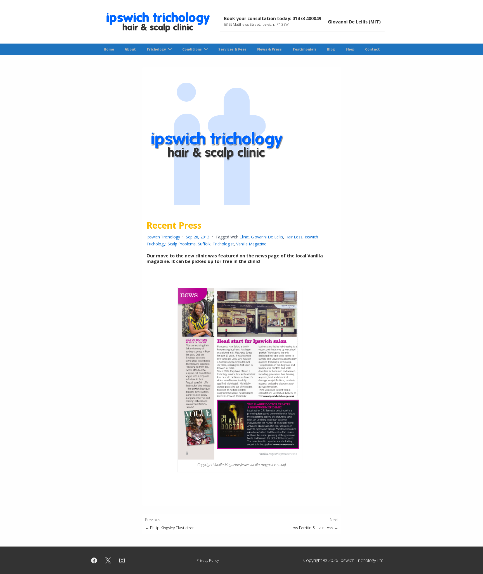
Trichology (156, 49)
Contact (372, 49)
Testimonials (304, 49)
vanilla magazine (251, 244)
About (130, 49)
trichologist (223, 244)
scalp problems (182, 244)
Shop (349, 49)
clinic (244, 237)
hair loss (293, 237)
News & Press (269, 49)
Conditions (192, 49)
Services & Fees (232, 49)
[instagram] (122, 560)
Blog (331, 49)
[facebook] (94, 560)
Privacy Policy (207, 560)
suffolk (204, 244)
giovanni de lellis (267, 237)
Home (109, 49)
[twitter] (108, 560)
